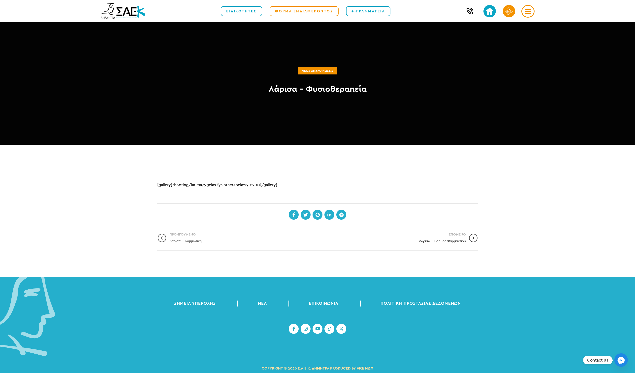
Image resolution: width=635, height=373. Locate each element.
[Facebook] (294, 215)
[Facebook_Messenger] (621, 360)
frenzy (365, 368)
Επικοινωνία (323, 303)
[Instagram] (306, 329)
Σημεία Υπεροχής (195, 303)
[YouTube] (317, 329)
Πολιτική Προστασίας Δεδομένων (421, 303)
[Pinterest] (317, 215)
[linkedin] (329, 215)
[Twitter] (306, 215)
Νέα (262, 303)
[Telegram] (341, 215)
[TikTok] (329, 329)
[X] (341, 329)
